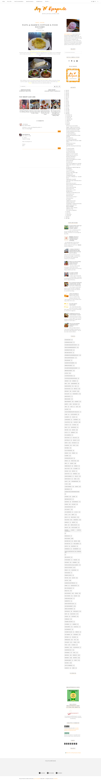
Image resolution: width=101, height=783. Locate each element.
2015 (67, 105)
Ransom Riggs (74, 585)
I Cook (66, 484)
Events (66, 442)
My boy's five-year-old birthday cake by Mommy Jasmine (75, 227)
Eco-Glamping (68, 435)
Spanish (66, 616)
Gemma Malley (68, 465)
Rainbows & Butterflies (70, 583)
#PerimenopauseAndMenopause (71, 355)
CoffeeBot (75, 419)
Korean (66, 504)
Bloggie (74, 391)
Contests (76, 422)
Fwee (66, 463)
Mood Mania (67, 538)
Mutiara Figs (67, 543)
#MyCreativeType (68, 352)
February (68, 214)
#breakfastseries (68, 370)
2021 (67, 97)
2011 (67, 110)
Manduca (67, 522)
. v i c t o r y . (25, 124)
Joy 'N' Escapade (37, 778)
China (66, 414)
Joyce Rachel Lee (26, 134)
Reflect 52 (67, 590)
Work (75, 660)
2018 (67, 101)
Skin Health (75, 611)
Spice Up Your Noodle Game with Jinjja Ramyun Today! (75, 263)
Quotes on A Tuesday (70, 171)
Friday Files (73, 460)
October (68, 117)
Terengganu (67, 639)
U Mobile (73, 644)
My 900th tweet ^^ (69, 191)
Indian (76, 486)
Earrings (73, 432)
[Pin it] (59, 86)
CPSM (71, 406)
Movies (75, 541)
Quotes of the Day (69, 185)
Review (76, 593)
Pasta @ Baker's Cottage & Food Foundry (73, 203)
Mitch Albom (74, 527)
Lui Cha (76, 512)
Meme (66, 524)
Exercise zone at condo (70, 152)
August (67, 120)
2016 (67, 104)
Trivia (66, 644)
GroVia (73, 471)
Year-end (67, 662)
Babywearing (74, 383)
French (66, 460)
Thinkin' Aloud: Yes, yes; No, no (72, 155)
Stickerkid (67, 624)
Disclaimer (56, 778)
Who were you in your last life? (72, 125)
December (68, 114)
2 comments (22, 86)
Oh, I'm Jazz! (68, 199)
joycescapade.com (68, 34)
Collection (67, 422)
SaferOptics (67, 601)
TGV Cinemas (67, 634)
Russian (75, 595)
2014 (67, 106)
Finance (66, 453)
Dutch (66, 432)
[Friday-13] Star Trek (70, 188)
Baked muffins (68, 386)
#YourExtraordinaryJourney (71, 368)
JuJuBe (73, 496)
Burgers (76, 401)
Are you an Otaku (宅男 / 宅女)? (72, 172)
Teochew (74, 637)
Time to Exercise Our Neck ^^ (71, 196)
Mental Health (74, 524)
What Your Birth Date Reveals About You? (74, 184)
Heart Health (68, 478)
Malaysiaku (73, 517)
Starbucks (67, 619)
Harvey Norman (68, 476)
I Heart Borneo (68, 486)
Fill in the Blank (68, 450)
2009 (67, 113)
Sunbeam (74, 624)
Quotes (66, 580)
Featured (67, 447)
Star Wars (73, 616)
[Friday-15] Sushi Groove (70, 143)
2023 (67, 94)
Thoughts (67, 642)
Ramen (66, 585)
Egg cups (75, 437)
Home (75, 478)
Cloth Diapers (74, 414)
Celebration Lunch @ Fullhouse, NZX (73, 192)
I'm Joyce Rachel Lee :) (70, 149)
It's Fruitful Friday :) (69, 144)
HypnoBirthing (75, 481)
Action (66, 373)
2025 (67, 91)
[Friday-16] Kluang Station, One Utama (73, 128)
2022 (67, 95)
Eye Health (74, 442)
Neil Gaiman (76, 543)
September (68, 119)
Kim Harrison (75, 501)
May (67, 124)
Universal (67, 647)
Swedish (77, 631)
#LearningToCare (68, 350)
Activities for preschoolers (71, 378)
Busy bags (75, 404)
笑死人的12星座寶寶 (69, 206)
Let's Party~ (67, 509)
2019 (67, 99)
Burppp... (38, 22)
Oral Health (67, 557)
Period (66, 570)
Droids (73, 429)
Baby (66, 383)
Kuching (73, 504)
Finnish (73, 453)
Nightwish (73, 546)
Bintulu (75, 388)
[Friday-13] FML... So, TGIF (71, 189)
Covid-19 (67, 424)
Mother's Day (68, 541)
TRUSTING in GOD (69, 173)
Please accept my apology (71, 187)
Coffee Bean (67, 419)
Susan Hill (76, 626)
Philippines (74, 570)
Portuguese (67, 572)
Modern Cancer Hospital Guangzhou (73, 531)
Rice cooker (67, 595)
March (67, 212)
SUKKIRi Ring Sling (68, 598)
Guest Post (67, 473)
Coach (73, 417)
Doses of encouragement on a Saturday (73, 163)
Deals (66, 427)
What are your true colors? (71, 183)
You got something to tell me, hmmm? (73, 131)
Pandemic (75, 562)
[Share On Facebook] (56, 86)
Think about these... (70, 198)
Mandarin (76, 519)
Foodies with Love (69, 458)
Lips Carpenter (68, 512)
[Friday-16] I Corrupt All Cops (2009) (72, 129)
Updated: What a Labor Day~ (71, 204)
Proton (66, 577)
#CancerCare (67, 339)
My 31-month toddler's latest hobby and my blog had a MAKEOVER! (75, 284)
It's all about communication (71, 139)
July (67, 121)
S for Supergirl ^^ (69, 169)
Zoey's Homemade (68, 665)
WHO (74, 652)
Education (67, 437)
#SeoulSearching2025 (69, 357)
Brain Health (67, 396)
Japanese (66, 496)
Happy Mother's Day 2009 (71, 179)
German (76, 465)
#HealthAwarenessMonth (70, 347)
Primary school (68, 575)
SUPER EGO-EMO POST (70, 202)
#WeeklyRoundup (68, 365)
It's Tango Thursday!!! (70, 148)
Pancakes (67, 562)
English (74, 440)
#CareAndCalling (68, 342)
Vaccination (76, 647)
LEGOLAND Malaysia (69, 506)
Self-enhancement (69, 606)
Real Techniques (68, 588)
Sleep (66, 613)
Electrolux (67, 440)
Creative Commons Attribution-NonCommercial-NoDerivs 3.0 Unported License (71, 729)
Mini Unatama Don (69, 137)
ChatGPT (66, 409)
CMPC (66, 406)
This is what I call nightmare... (71, 210)
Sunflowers (67, 626)
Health (76, 476)
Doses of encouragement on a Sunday (73, 159)
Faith (74, 445)
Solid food (72, 613)
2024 (67, 93)
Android (66, 380)
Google (66, 471)
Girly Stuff (67, 468)
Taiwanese (75, 634)
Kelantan (67, 501)
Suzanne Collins (68, 631)
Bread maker (67, 398)
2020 (67, 98)
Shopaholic (67, 611)
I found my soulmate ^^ (70, 132)
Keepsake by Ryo (68, 499)
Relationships (68, 593)
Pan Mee (75, 559)
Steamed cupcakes (69, 621)
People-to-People (68, 567)
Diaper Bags (73, 427)
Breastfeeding (68, 401)
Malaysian (67, 519)
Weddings (67, 655)
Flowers (66, 455)
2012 (67, 109)
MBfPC (73, 514)
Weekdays (75, 655)
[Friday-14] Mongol (69, 160)
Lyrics (66, 514)
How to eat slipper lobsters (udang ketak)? (74, 325)
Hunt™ (66, 481)
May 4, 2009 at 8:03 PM (26, 125)
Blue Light (67, 393)
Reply (59, 131)
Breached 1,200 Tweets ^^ (71, 156)
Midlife (66, 527)
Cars (77, 406)
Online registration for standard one (73, 552)
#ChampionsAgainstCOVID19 (71, 344)
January (67, 215)
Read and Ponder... (69, 195)
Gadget (71, 463)
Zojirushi (67, 668)
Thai (75, 639)
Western (42, 22)
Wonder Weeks (68, 660)
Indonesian (67, 489)
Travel (75, 642)
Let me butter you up (70, 194)
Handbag (75, 473)
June (67, 123)
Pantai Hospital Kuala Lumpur (71, 564)
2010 (67, 112)
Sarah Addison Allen (69, 603)
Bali (76, 386)
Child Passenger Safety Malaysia (72, 411)
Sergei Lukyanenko (69, 608)
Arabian (74, 380)
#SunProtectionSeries (69, 362)
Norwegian (67, 548)
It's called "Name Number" (71, 133)
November (68, 116)
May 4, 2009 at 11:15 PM (26, 135)
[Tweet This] (54, 86)
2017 (67, 102)
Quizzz (73, 577)
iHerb (73, 668)
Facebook (67, 445)
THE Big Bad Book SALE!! (70, 175)
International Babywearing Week (72, 491)
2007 (67, 218)
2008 (67, 217)
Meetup (73, 522)
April (67, 211)
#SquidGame (67, 360)
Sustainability (68, 629)
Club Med (67, 417)
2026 (67, 90)
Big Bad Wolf (67, 388)
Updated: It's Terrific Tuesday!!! (72, 153)
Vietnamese (67, 652)
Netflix (66, 546)
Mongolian (67, 535)
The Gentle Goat (69, 162)
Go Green (75, 468)
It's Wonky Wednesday (70, 151)
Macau (66, 517)
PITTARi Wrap (67, 559)
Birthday (67, 391)
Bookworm (75, 393)
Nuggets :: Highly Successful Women (73, 127)
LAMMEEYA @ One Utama (71, 200)
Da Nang (74, 424)
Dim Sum (66, 429)
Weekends (67, 657)
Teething (67, 637)
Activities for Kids (69, 375)
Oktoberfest (75, 548)
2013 (67, 108)
